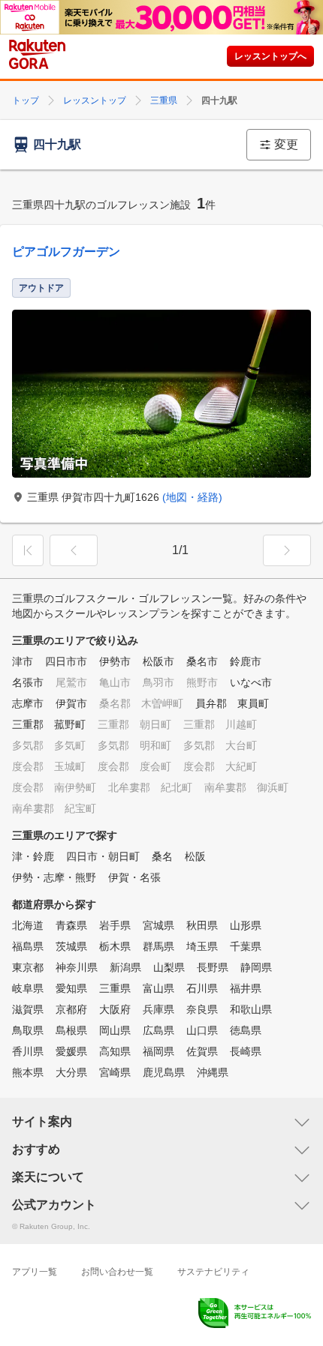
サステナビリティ (213, 1272)
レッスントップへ (270, 56)
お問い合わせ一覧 (117, 1272)
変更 (286, 144)
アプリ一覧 (34, 1272)
